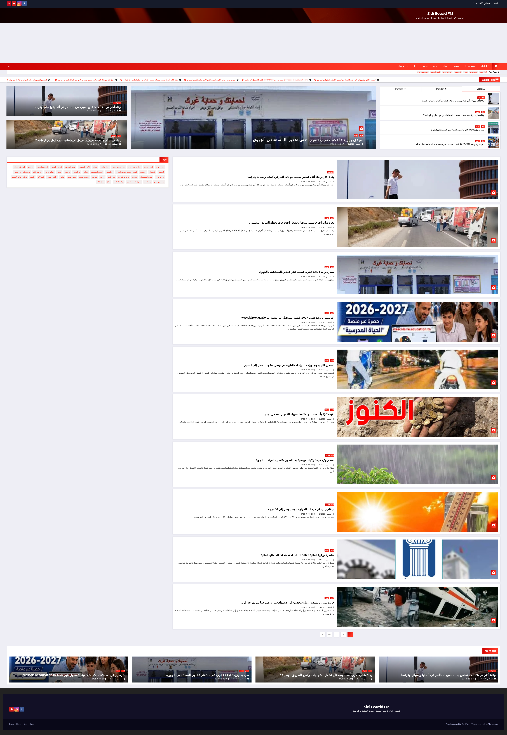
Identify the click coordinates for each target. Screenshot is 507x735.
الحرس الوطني (56, 167)
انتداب (85, 172)
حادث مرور (458, 72)
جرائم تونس (49, 172)
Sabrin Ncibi (336, 144)
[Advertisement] (253, 43)
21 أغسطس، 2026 (354, 144)
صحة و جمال (470, 66)
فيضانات (41, 177)
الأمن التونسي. (84, 167)
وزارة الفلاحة (119, 182)
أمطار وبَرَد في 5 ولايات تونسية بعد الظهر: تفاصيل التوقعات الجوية (295, 460)
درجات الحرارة (123, 177)
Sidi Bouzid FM (440, 13)
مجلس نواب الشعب (19, 177)
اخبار (415, 66)
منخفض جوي (159, 182)
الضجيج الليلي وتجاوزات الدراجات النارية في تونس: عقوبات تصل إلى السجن (289, 365)
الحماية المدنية (447, 72)
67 (329, 634)
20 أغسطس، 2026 (325, 514)
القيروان (152, 172)
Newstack (481, 724)
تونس (466, 72)
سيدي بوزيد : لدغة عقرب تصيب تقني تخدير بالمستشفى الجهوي (457, 130)
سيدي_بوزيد (84, 177)
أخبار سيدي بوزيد (422, 72)
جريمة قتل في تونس (22, 172)
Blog (25, 724)
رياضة (425, 66)
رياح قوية (111, 177)
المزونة (143, 172)
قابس (32, 177)
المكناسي (109, 172)
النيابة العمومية (435, 72)
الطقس (161, 172)
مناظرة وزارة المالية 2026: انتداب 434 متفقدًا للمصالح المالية (297, 555)
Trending (399, 89)
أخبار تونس (483, 72)
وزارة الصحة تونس (134, 182)
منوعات (446, 66)
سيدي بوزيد (473, 72)
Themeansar (493, 724)
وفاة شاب (100, 182)
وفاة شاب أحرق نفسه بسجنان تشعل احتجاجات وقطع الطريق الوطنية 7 (453, 115)
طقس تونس (52, 177)
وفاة (109, 182)
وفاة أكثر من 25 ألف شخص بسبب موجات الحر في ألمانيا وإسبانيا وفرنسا (453, 101)
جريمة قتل (37, 172)
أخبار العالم (484, 66)
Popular (440, 89)
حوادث (134, 177)
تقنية (435, 66)
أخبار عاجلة (104, 167)
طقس (62, 177)
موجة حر (147, 182)
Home (32, 724)
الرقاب (31, 167)
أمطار (95, 167)
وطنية (477, 141)
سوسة (94, 177)
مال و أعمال (403, 66)
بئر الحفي (76, 172)
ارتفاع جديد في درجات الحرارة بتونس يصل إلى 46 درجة (301, 509)
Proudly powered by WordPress (458, 724)
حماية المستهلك (146, 177)
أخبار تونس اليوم (134, 167)
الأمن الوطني (70, 167)
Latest (479, 89)
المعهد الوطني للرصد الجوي (126, 172)
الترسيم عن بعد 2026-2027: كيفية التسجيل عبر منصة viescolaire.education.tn (450, 144)
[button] (9, 66)
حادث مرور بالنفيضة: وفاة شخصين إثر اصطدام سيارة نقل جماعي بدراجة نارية (287, 602)
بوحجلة (67, 172)
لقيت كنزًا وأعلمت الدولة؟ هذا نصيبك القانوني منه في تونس (299, 414)
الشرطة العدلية (19, 167)
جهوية (456, 66)
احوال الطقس (330, 455)
